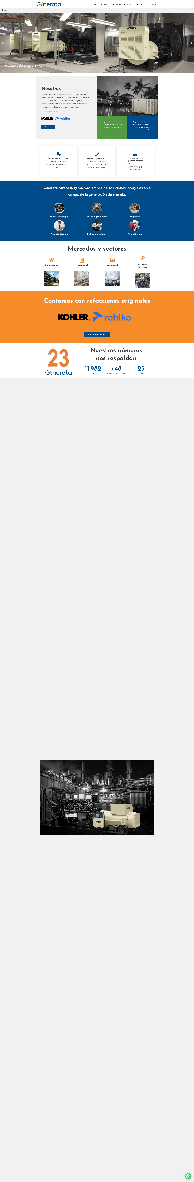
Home (96, 4)
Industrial (112, 265)
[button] (2, 43)
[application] (109, 4)
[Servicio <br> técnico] (142, 258)
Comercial (82, 265)
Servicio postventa (97, 217)
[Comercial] (81, 260)
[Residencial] (51, 260)
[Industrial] (112, 260)
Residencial (51, 265)
